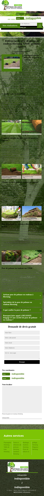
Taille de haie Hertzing (6, 449)
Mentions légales (22, 492)
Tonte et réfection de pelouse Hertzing (17, 446)
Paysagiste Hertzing (7, 444)
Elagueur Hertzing (35, 448)
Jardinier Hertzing (16, 453)
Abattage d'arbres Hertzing (26, 445)
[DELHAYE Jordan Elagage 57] (17, 5)
